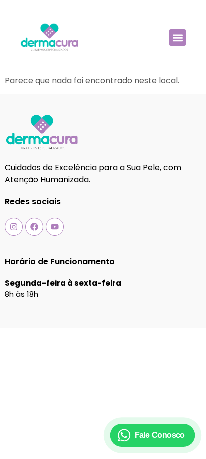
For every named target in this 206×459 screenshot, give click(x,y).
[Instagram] (14, 227)
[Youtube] (55, 227)
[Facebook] (35, 227)
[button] (178, 37)
